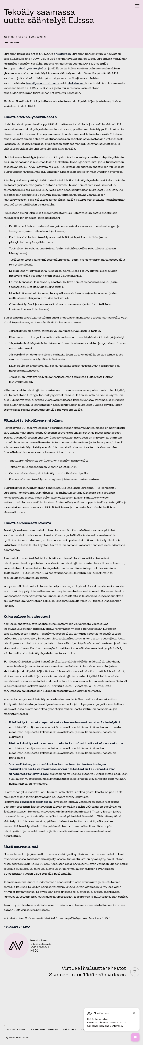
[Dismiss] (134, 1013)
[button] (137, 6)
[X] (36, 950)
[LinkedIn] (32, 950)
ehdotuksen (62, 54)
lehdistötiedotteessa (36, 802)
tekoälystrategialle (32, 68)
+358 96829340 (40, 947)
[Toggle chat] (135, 1037)
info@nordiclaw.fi (41, 944)
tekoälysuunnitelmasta (42, 83)
